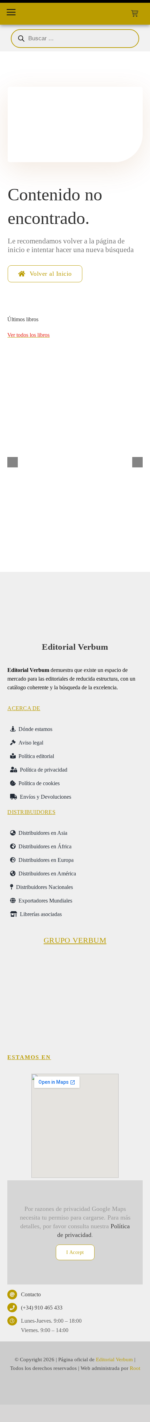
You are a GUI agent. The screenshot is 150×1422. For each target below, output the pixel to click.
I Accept (75, 1252)
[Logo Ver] (75, 590)
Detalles (122, 530)
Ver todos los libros (28, 335)
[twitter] (62, 1388)
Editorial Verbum (75, 646)
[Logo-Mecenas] (122, 961)
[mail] (88, 1388)
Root (135, 1368)
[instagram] (75, 1388)
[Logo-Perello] (74, 961)
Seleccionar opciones (43, 530)
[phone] (101, 1388)
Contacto (31, 1294)
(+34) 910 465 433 (41, 1308)
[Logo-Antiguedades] (110, 1009)
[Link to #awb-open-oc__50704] (11, 12)
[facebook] (49, 1388)
